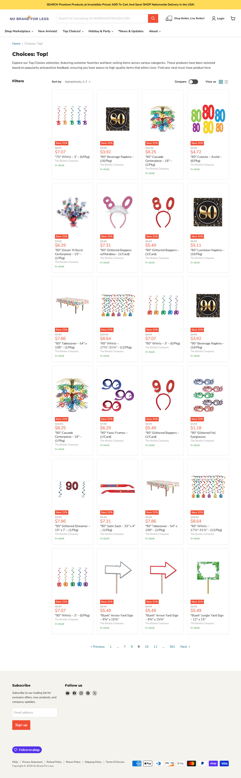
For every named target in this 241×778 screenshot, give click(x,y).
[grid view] (220, 81)
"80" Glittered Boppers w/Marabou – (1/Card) (116, 252)
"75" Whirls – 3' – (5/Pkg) (72, 157)
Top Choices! (72, 31)
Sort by (56, 81)
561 (172, 647)
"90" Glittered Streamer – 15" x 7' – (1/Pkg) (72, 528)
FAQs (15, 762)
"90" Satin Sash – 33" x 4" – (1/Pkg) (117, 528)
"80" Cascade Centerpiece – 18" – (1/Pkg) (158, 161)
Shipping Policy (93, 762)
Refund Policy (54, 762)
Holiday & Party (99, 31)
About (154, 31)
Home (16, 43)
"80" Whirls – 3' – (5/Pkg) (162, 343)
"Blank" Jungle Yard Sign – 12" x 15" (207, 617)
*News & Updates (130, 31)
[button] (219, 18)
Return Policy (73, 762)
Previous (98, 647)
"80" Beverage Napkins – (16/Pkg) (117, 159)
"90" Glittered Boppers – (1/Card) (162, 435)
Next (184, 647)
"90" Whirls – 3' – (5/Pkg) (72, 615)
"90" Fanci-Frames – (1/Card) (114, 435)
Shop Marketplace (18, 31)
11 (155, 647)
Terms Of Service (115, 762)
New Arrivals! (47, 31)
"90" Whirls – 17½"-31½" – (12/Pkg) (206, 528)
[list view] (226, 81)
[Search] (153, 18)
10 (147, 647)
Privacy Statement (32, 762)
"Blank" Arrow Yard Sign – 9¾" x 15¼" (116, 617)
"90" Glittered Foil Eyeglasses (203, 435)
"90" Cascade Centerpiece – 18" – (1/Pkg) (68, 437)
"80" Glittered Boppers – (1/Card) (162, 252)
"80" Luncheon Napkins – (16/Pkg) (207, 252)
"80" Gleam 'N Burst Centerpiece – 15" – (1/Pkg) (69, 254)
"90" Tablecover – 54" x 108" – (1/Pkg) (161, 528)
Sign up (21, 725)
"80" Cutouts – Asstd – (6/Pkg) (206, 159)
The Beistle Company (67, 161)
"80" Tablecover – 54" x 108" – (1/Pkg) (71, 345)
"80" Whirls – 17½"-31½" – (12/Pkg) (116, 345)
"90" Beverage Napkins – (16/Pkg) (207, 345)
